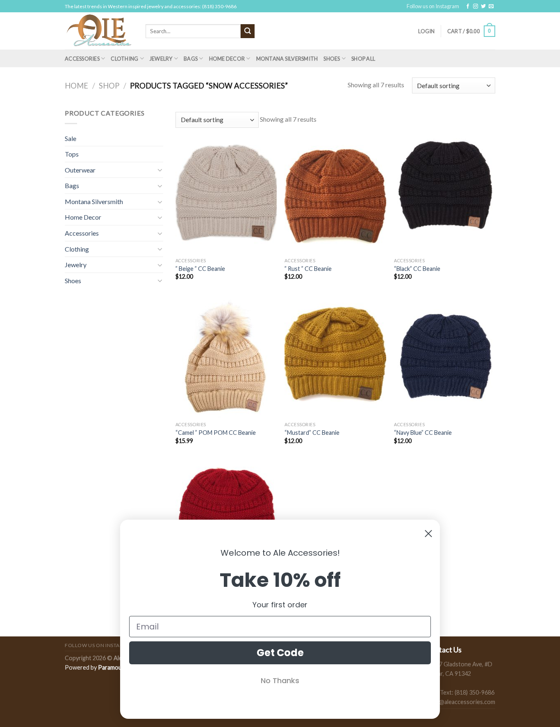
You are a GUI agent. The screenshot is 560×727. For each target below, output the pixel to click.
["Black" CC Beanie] (444, 192)
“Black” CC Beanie (417, 268)
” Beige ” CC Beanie (200, 268)
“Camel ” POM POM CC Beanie (215, 432)
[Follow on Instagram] (475, 6)
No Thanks (280, 680)
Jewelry (161, 58)
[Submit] (248, 31)
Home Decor (227, 58)
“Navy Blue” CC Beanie (423, 432)
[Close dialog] (428, 533)
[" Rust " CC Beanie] (335, 192)
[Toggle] (160, 170)
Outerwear (80, 170)
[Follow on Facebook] (467, 6)
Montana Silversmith (287, 58)
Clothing (124, 58)
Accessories (82, 58)
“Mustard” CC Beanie (312, 432)
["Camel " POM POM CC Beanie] (226, 357)
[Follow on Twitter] (483, 6)
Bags (191, 58)
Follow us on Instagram (433, 6)
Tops (72, 154)
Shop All (363, 58)
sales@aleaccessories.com (460, 701)
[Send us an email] (491, 6)
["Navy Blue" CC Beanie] (444, 357)
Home (76, 85)
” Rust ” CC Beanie (308, 268)
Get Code (280, 652)
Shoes (331, 58)
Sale (70, 138)
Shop (109, 85)
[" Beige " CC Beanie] (226, 192)
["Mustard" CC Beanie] (335, 357)
